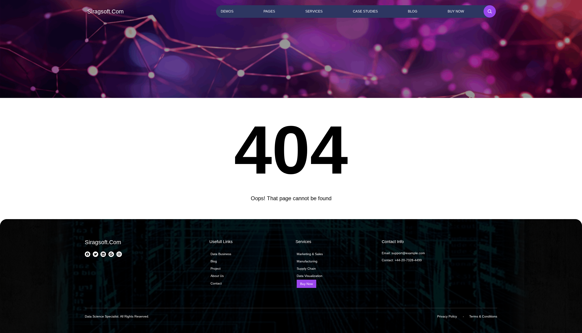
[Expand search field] (490, 11)
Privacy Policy (447, 316)
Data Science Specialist (101, 316)
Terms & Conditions (483, 316)
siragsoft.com (105, 11)
